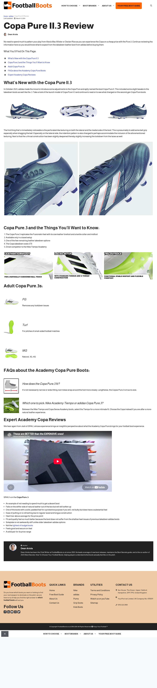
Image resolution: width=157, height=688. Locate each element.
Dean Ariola (27, 548)
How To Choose (69, 6)
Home (6, 16)
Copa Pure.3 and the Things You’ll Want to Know (29, 62)
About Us (106, 6)
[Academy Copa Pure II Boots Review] (78, 123)
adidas (11, 16)
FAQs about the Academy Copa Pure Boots (27, 70)
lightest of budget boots (23, 525)
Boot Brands (89, 6)
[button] (151, 5)
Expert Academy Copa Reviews (22, 75)
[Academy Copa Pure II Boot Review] (28, 123)
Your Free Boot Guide (129, 6)
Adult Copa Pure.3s (16, 66)
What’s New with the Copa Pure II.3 (23, 58)
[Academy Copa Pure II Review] (128, 123)
